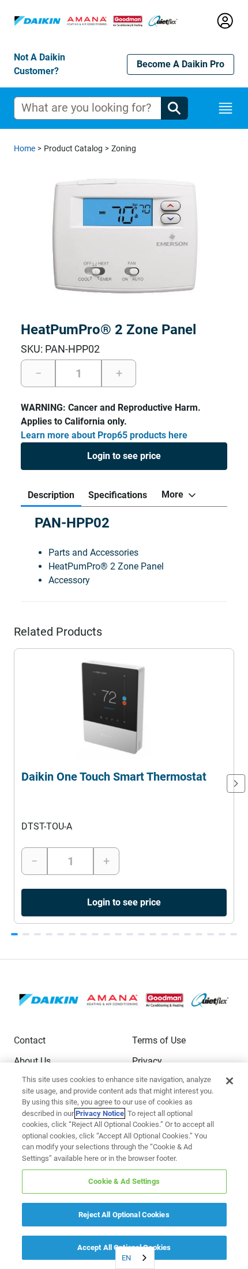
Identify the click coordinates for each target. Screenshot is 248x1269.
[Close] (229, 1081)
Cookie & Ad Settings (124, 1181)
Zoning (123, 148)
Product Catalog (73, 148)
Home (24, 148)
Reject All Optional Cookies (124, 1214)
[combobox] (135, 1258)
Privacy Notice (100, 1113)
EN (126, 1257)
